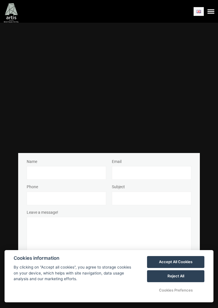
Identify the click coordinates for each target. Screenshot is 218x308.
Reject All (175, 276)
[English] (199, 11)
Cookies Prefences (176, 290)
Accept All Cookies (175, 261)
